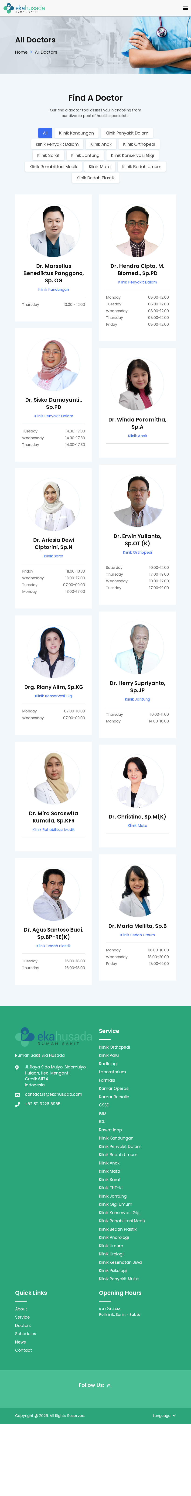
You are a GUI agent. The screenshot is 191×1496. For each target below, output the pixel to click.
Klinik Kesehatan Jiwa (120, 1262)
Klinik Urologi (111, 1254)
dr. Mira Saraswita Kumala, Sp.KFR (53, 817)
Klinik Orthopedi (139, 144)
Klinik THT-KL (111, 1188)
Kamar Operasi (114, 1088)
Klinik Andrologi (114, 1237)
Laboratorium (112, 1072)
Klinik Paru (109, 1055)
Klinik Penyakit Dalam (127, 133)
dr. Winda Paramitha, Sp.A (137, 423)
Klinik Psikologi (113, 1270)
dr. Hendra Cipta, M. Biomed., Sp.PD (137, 270)
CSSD (104, 1105)
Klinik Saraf (48, 155)
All (45, 133)
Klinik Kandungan (76, 133)
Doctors (23, 1325)
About (21, 1309)
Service (22, 1317)
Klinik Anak (101, 144)
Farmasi (107, 1080)
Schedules (25, 1334)
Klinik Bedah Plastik (95, 178)
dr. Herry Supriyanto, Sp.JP (137, 687)
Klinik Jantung (85, 155)
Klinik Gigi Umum (115, 1204)
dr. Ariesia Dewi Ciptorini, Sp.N (53, 543)
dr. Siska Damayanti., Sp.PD (53, 403)
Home (21, 52)
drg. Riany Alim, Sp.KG (53, 687)
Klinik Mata (100, 166)
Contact (23, 1350)
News (20, 1342)
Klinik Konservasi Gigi (132, 155)
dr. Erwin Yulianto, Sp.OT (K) (137, 540)
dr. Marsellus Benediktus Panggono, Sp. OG (53, 273)
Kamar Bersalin (114, 1097)
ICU (102, 1121)
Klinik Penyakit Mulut (119, 1279)
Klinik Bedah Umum (141, 166)
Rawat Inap (110, 1130)
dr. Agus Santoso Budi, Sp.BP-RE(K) (54, 933)
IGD (102, 1113)
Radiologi (108, 1064)
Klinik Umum (111, 1246)
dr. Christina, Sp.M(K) (137, 816)
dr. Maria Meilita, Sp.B (137, 926)
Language (162, 1415)
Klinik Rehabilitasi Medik (53, 166)
